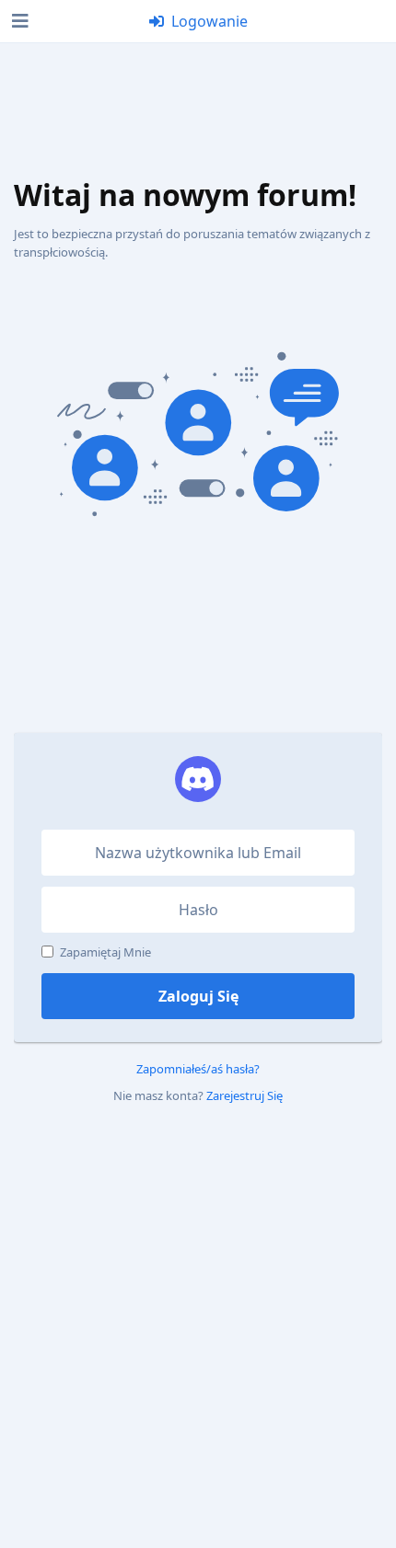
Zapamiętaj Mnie (105, 952)
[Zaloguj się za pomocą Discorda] (198, 779)
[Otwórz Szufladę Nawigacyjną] (18, 21)
